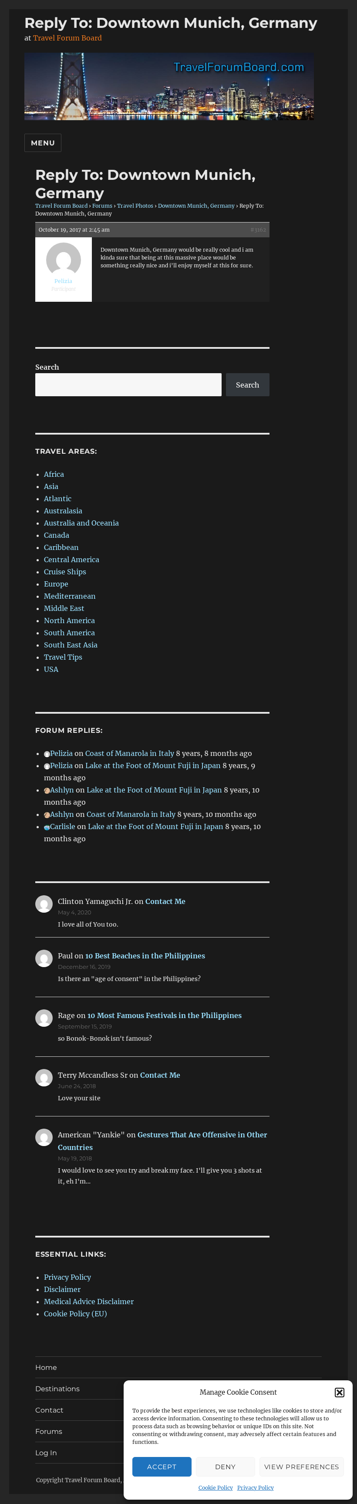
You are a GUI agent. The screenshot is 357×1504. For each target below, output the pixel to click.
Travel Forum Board (67, 38)
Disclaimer (62, 1289)
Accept (161, 1467)
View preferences (301, 1467)
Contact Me (165, 901)
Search (47, 367)
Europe (56, 584)
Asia (51, 486)
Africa (54, 474)
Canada (56, 535)
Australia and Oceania (81, 523)
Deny (225, 1467)
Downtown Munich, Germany (196, 205)
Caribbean (61, 547)
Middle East (64, 608)
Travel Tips (63, 657)
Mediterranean (70, 596)
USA (51, 669)
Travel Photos (135, 205)
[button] (339, 1392)
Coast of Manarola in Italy (129, 753)
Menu (43, 143)
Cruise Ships (65, 571)
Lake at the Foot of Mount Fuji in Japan (153, 765)
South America (69, 632)
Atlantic (57, 498)
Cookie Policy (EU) (75, 1313)
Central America (71, 559)
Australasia (63, 510)
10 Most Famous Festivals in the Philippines (165, 1015)
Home (46, 1367)
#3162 (258, 229)
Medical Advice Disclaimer (89, 1301)
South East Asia (71, 645)
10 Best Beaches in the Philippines (145, 955)
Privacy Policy (255, 1487)
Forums (102, 205)
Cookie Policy (216, 1487)
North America (69, 620)
